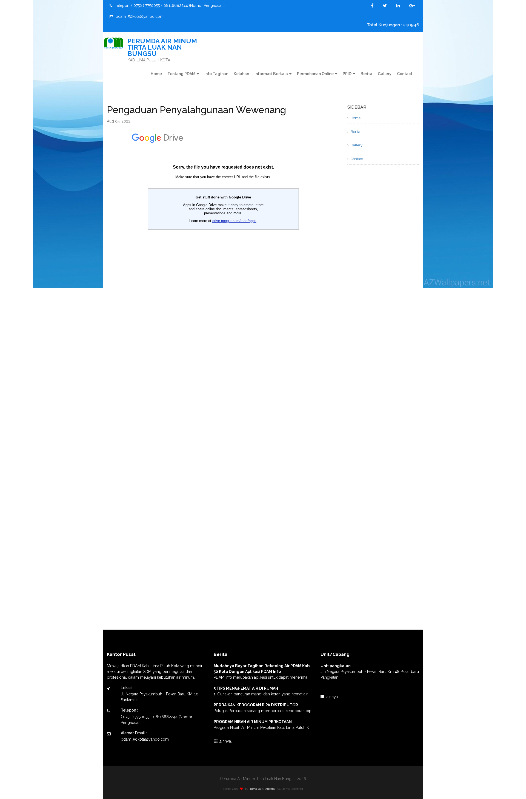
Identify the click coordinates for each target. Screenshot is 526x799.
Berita (366, 74)
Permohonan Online (315, 74)
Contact (404, 74)
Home (156, 74)
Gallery (384, 74)
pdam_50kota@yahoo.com (139, 16)
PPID (347, 74)
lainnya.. (225, 741)
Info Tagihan (216, 74)
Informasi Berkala (271, 74)
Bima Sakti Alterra (262, 788)
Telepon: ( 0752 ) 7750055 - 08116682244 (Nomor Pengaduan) (169, 5)
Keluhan (241, 74)
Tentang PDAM (181, 74)
